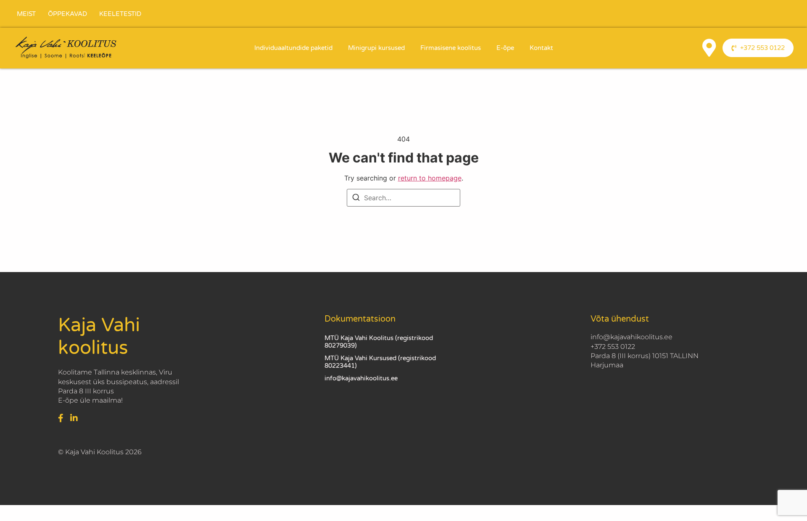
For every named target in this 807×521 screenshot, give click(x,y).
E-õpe (505, 48)
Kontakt (541, 48)
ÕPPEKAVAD (67, 14)
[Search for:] (403, 198)
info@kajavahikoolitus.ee (361, 378)
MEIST (26, 14)
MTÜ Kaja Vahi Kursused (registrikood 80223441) (380, 361)
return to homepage (430, 178)
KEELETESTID (120, 14)
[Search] (356, 198)
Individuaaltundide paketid (293, 48)
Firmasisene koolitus (450, 48)
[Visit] (709, 48)
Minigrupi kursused (376, 48)
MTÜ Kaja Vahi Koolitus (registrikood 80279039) (378, 341)
